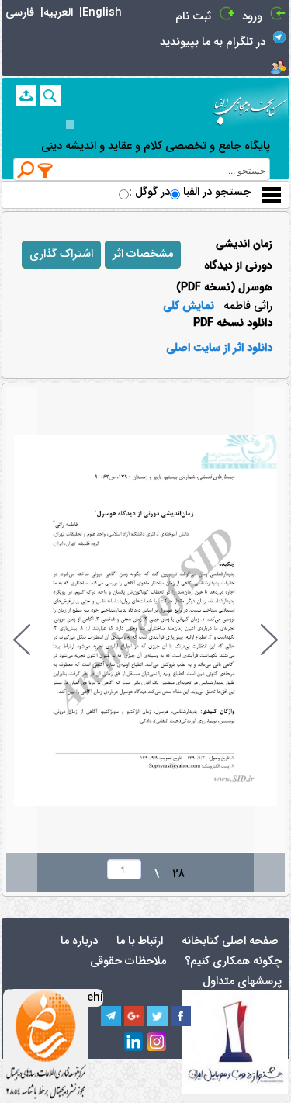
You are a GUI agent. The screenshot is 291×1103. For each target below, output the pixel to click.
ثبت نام (193, 17)
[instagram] (157, 1042)
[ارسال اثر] (26, 95)
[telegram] (111, 1016)
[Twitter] (157, 1016)
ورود (252, 17)
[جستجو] (50, 95)
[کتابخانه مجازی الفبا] (250, 105)
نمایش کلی (188, 306)
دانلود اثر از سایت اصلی (219, 348)
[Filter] (45, 170)
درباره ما (79, 941)
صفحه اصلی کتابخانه (230, 941)
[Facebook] (181, 1016)
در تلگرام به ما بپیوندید (212, 42)
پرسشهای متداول (242, 981)
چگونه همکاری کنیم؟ (233, 961)
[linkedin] (134, 1042)
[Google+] (134, 1016)
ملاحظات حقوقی (128, 961)
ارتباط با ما (139, 941)
